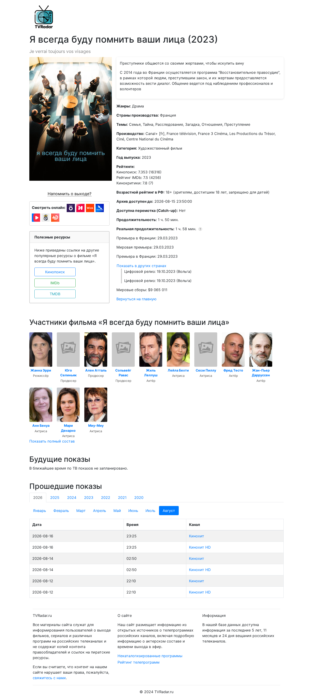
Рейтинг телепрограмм (138, 662)
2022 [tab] (105, 497)
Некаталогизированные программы (150, 656)
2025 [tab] (54, 497)
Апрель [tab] (99, 510)
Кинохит (196, 536)
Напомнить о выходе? (69, 193)
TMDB (55, 294)
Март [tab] (81, 510)
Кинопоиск (55, 272)
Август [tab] (169, 510)
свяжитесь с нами (49, 677)
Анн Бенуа (40, 425)
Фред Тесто (233, 370)
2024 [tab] (71, 497)
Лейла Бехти (178, 370)
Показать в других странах (141, 265)
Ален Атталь (96, 370)
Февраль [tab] (61, 510)
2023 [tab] (88, 497)
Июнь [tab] (133, 510)
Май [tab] (117, 510)
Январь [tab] (39, 510)
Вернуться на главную (136, 299)
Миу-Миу (96, 425)
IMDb (55, 283)
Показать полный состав (52, 441)
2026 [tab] (37, 497)
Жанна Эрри (40, 370)
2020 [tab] (138, 497)
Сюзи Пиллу (206, 370)
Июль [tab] (150, 510)
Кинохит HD (200, 547)
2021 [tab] (122, 497)
